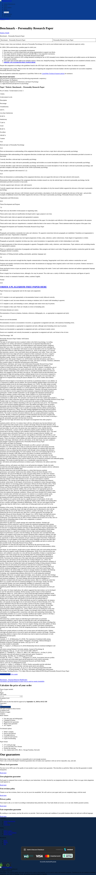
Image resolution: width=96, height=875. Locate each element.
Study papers (7, 7)
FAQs (5, 5)
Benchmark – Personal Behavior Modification (13, 679)
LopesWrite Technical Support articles (53, 73)
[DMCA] (6, 864)
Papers (6, 842)
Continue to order (5, 674)
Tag (5, 844)
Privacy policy (8, 834)
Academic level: (5, 698)
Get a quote (14, 674)
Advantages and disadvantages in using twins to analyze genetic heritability (22, 681)
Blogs (5, 9)
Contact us (7, 11)
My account (7, 16)
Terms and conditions (10, 832)
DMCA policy (8, 831)
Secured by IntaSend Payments (48, 861)
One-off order (8, 14)
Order (7, 19)
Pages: (2, 693)
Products (6, 12)
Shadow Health (4, 33)
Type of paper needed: (6, 689)
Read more (3, 773)
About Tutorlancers (9, 4)
